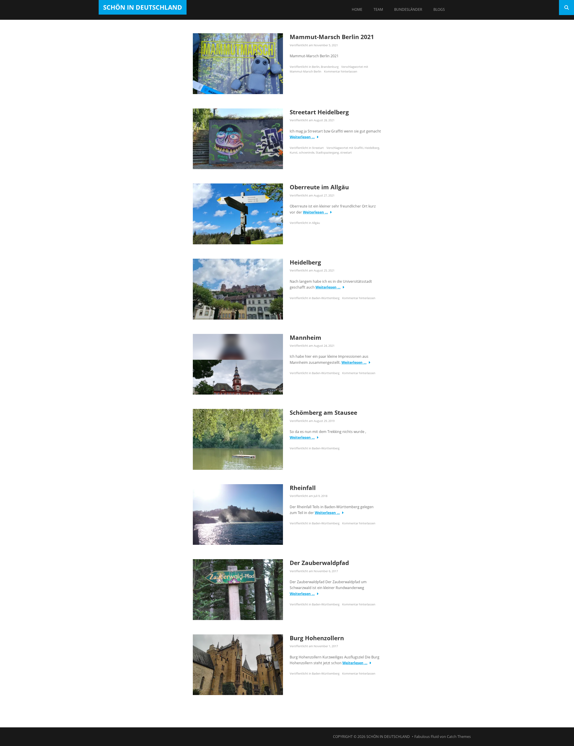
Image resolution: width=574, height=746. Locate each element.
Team (378, 9)
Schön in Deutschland (142, 7)
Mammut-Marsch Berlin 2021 (332, 37)
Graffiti (358, 148)
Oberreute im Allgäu (319, 187)
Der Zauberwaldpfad (319, 563)
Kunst (294, 152)
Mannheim (305, 337)
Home (357, 9)
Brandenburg (330, 67)
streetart (346, 152)
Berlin (316, 67)
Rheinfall (303, 488)
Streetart (318, 148)
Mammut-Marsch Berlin (305, 71)
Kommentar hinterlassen (340, 71)
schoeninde (306, 152)
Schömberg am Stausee (323, 412)
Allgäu (316, 223)
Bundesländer (408, 9)
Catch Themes (459, 736)
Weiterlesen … (302, 137)
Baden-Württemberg (325, 298)
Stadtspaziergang (327, 152)
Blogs (439, 9)
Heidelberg (372, 148)
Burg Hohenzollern (317, 638)
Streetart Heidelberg (319, 112)
